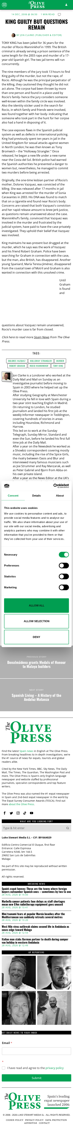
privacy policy (55, 1068)
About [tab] (60, 495)
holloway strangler (41, 360)
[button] (67, 828)
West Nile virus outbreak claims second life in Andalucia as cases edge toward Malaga (35, 928)
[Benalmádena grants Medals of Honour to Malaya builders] (36, 662)
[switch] (64, 565)
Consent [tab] (13, 495)
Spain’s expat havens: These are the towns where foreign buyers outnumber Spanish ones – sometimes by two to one (36, 890)
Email (7, 1043)
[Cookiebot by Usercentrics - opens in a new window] (53, 486)
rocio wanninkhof (39, 365)
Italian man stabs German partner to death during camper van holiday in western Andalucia (35, 941)
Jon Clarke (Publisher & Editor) (41, 35)
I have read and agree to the (35, 1068)
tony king (58, 365)
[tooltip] (4, 813)
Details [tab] (36, 495)
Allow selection (36, 621)
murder (60, 360)
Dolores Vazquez (17, 360)
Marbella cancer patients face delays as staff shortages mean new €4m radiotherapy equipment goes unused (33, 903)
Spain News (41, 337)
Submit (36, 1078)
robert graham (17, 365)
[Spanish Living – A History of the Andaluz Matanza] (36, 695)
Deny (36, 636)
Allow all (36, 605)
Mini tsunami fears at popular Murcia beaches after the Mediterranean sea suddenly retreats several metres (33, 915)
